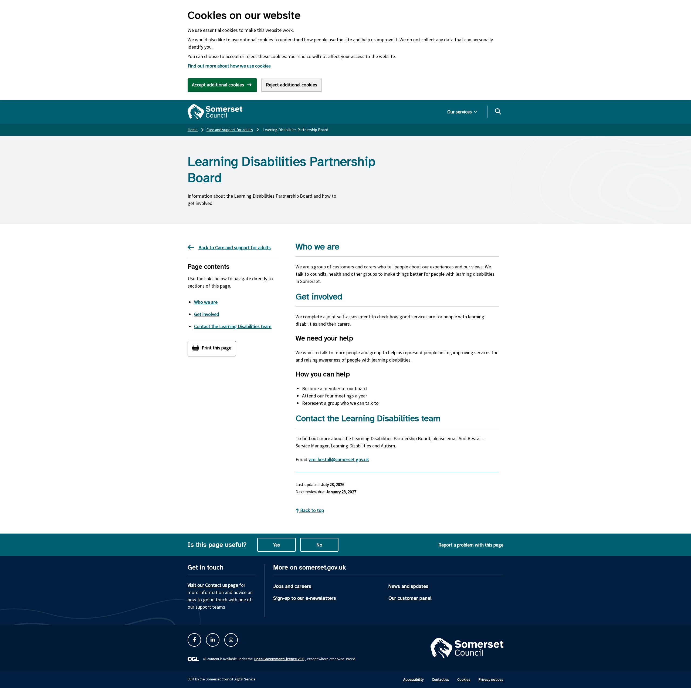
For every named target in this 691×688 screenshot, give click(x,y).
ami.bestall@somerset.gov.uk (339, 459)
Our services (459, 112)
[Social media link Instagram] (231, 640)
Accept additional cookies (218, 85)
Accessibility (413, 679)
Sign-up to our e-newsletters (304, 598)
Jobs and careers (292, 586)
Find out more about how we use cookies (229, 66)
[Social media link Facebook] (194, 640)
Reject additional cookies (291, 85)
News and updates (408, 586)
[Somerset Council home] (215, 111)
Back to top (311, 510)
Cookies (463, 679)
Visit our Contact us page (213, 585)
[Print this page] (212, 348)
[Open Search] (497, 111)
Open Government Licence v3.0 (279, 658)
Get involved (206, 314)
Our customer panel (410, 598)
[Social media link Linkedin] (212, 640)
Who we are (206, 302)
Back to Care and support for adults (234, 247)
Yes (276, 545)
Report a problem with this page (470, 545)
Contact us (440, 679)
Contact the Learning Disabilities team (233, 326)
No (319, 545)
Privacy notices (491, 679)
